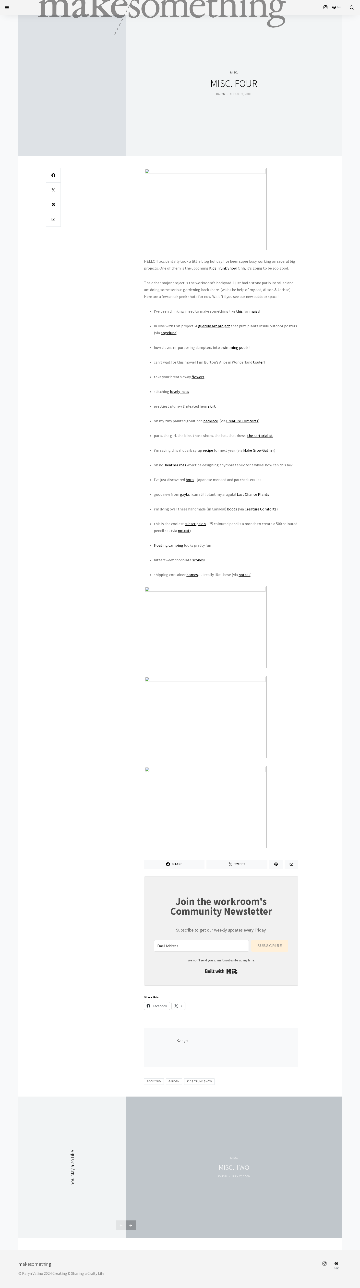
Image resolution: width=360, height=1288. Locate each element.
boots (232, 509)
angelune (168, 332)
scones (198, 559)
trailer (258, 362)
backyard (154, 1081)
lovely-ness (179, 391)
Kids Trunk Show (222, 268)
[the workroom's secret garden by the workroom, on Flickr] (205, 208)
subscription (195, 523)
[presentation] (121, 1225)
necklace (210, 420)
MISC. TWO (234, 1167)
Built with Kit (221, 971)
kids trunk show (199, 1081)
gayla (184, 494)
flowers (198, 376)
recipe (208, 450)
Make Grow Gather (258, 450)
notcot (184, 530)
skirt (212, 406)
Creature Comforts (242, 420)
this (239, 311)
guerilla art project (214, 325)
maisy (254, 311)
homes (192, 574)
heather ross (175, 464)
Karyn (220, 94)
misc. (234, 72)
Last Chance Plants (253, 494)
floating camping (168, 545)
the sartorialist (260, 435)
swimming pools (235, 347)
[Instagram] (325, 7)
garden (173, 1081)
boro (190, 479)
